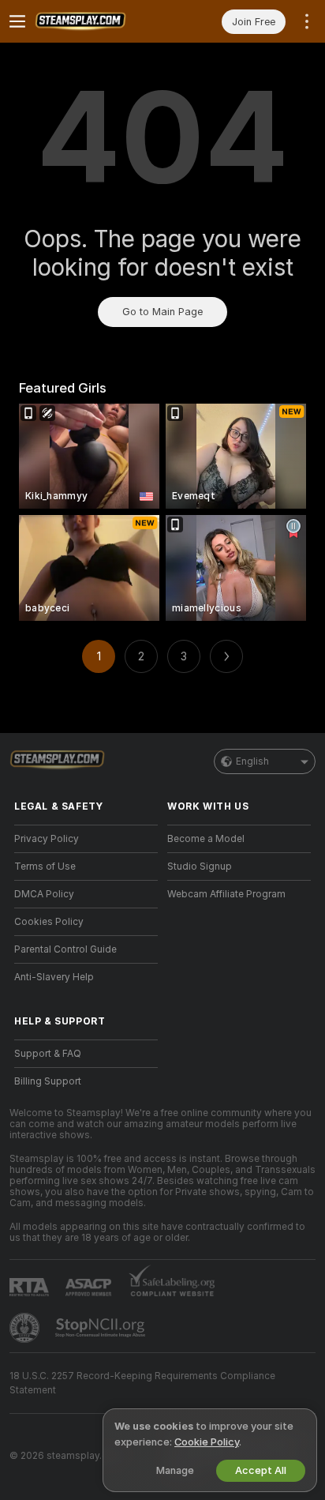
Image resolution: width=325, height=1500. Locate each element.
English (252, 761)
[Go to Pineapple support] (26, 1328)
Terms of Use (45, 866)
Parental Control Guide (65, 949)
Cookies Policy (49, 921)
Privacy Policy (46, 838)
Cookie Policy (206, 1442)
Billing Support (47, 1081)
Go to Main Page (162, 312)
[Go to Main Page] (98, 21)
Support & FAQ (47, 1053)
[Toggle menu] (17, 21)
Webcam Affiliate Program (226, 894)
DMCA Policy (44, 894)
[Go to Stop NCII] (101, 1327)
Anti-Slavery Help (54, 977)
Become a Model (206, 838)
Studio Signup (199, 866)
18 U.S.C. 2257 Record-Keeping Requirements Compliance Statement (142, 1383)
